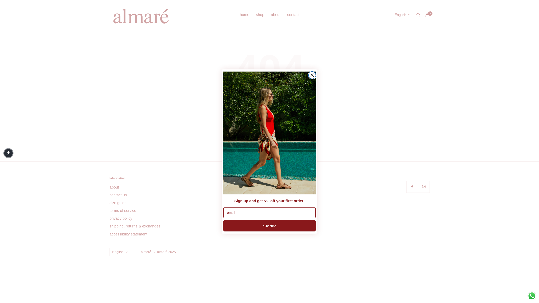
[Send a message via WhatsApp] (532, 296)
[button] (8, 153)
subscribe (269, 226)
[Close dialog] (312, 75)
